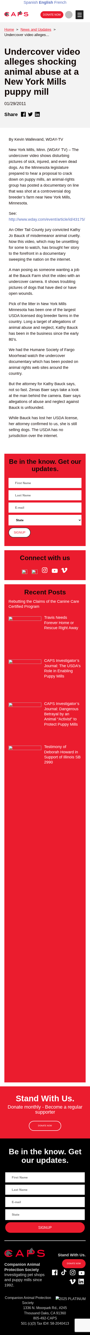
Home (9, 29)
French (60, 2)
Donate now (52, 14)
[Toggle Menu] (79, 15)
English (46, 2)
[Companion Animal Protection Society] (16, 13)
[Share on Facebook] (23, 114)
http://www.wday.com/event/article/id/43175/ (47, 219)
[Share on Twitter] (30, 114)
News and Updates (36, 29)
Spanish (31, 2)
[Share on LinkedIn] (37, 114)
